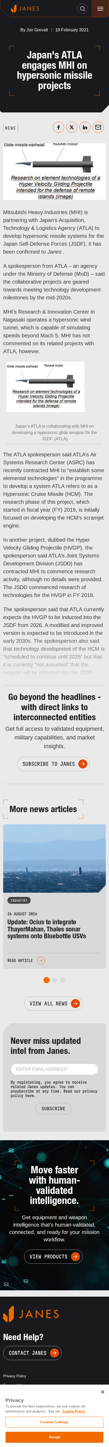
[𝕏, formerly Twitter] (71, 127)
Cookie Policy (73, 1411)
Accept (54, 1437)
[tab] (47, 980)
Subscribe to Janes (48, 764)
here (29, 1095)
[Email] (98, 127)
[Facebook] (58, 127)
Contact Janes (28, 1353)
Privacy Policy (14, 1376)
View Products (48, 1257)
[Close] (102, 1392)
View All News (48, 1003)
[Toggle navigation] (100, 8)
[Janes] (25, 8)
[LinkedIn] (84, 127)
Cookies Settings (54, 1422)
